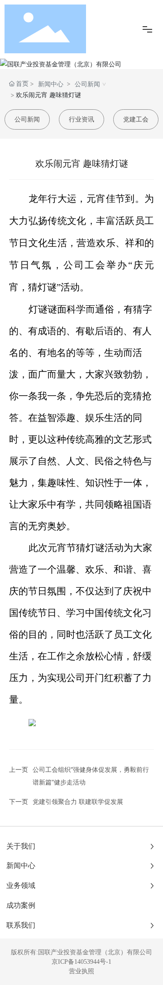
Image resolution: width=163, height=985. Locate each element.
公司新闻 (87, 84)
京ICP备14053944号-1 (81, 961)
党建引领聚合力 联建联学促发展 (78, 801)
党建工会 (136, 119)
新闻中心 (50, 84)
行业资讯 (81, 119)
